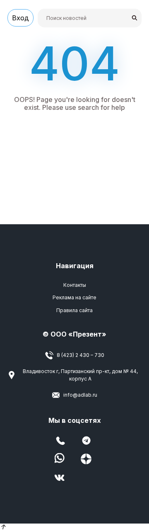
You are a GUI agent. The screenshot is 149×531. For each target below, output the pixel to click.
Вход (20, 18)
